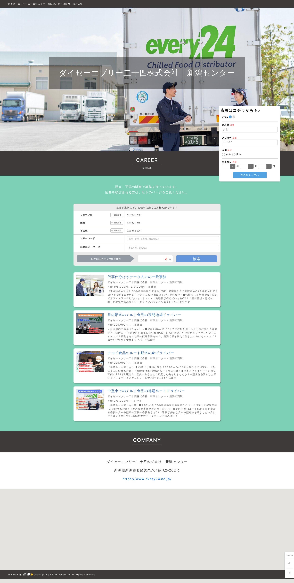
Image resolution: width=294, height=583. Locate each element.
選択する (116, 215)
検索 (196, 259)
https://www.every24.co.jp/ (147, 479)
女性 (228, 154)
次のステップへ (249, 175)
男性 (238, 154)
